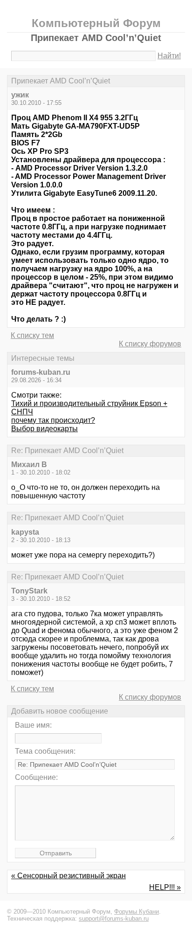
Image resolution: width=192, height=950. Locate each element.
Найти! (169, 56)
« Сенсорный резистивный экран (68, 876)
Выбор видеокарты (44, 429)
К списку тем (32, 335)
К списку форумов (150, 344)
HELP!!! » (165, 887)
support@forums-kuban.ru (114, 918)
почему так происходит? (53, 420)
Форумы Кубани (136, 911)
